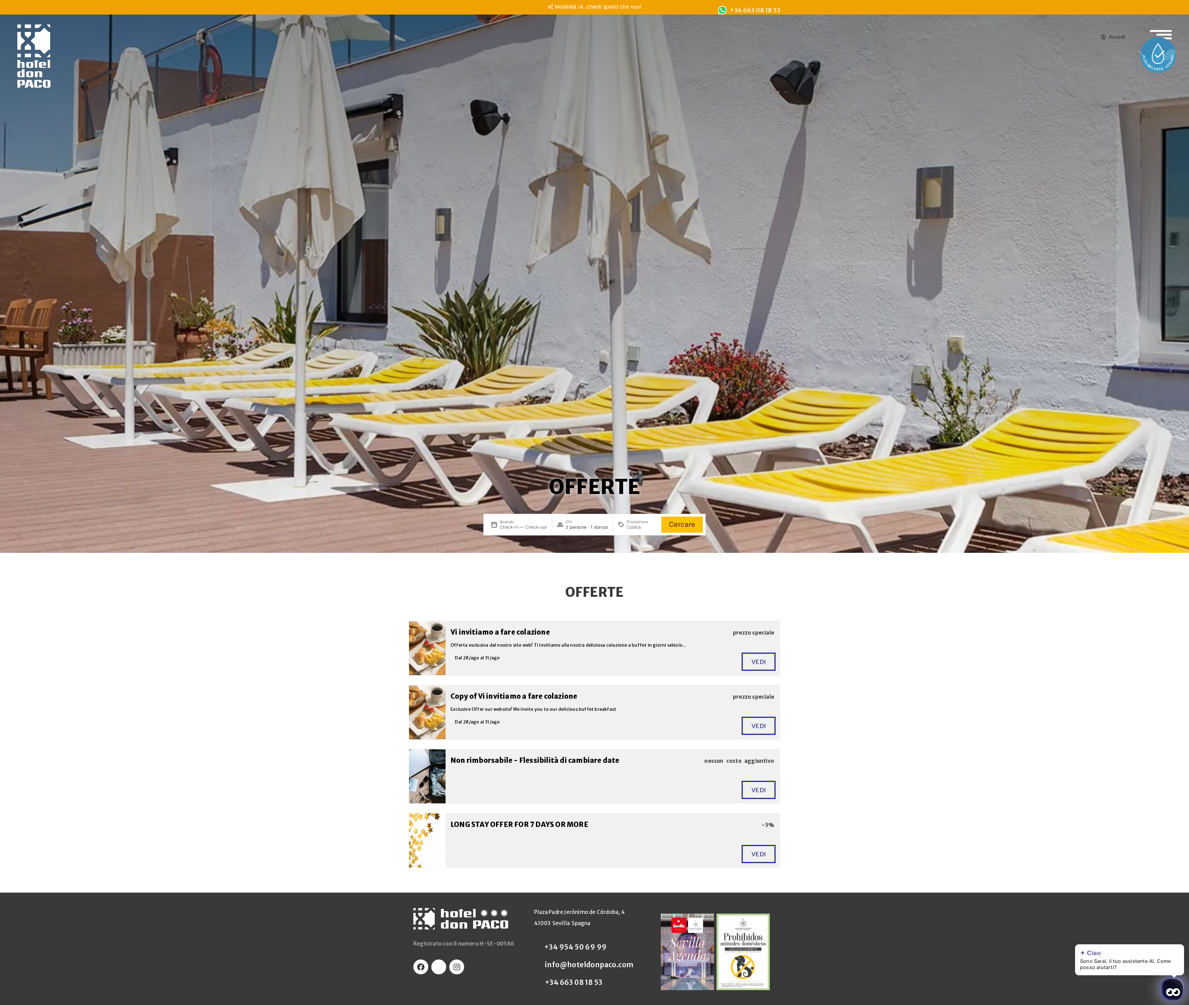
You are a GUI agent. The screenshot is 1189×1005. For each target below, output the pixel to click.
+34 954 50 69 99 (575, 947)
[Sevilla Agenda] (687, 952)
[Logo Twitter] (438, 966)
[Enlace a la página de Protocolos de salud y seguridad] (1158, 55)
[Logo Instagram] (456, 966)
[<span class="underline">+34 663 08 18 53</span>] (722, 10)
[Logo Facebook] (420, 966)
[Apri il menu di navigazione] (1161, 30)
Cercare (682, 524)
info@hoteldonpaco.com (589, 964)
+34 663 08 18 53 (573, 982)
